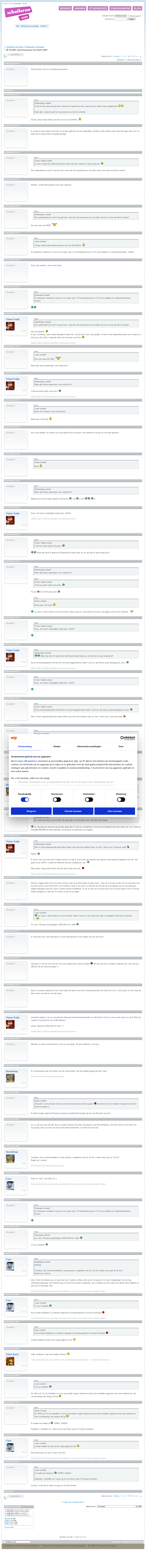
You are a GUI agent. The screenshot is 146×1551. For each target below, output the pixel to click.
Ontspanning (30, 47)
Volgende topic (78, 1502)
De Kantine (40, 47)
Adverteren (48, 1546)
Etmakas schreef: (42, 734)
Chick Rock (12, 1354)
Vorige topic (67, 1502)
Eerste (116, 56)
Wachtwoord (109, 19)
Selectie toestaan (73, 811)
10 (133, 56)
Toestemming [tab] (25, 746)
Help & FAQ (103, 1546)
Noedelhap (12, 1071)
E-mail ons (116, 1542)
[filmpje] (38, 1265)
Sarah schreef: (41, 462)
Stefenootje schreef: (43, 103)
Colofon (93, 1546)
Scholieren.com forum (15, 47)
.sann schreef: (40, 241)
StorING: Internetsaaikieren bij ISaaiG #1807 (28, 50)
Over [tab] (121, 746)
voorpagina (17, 3)
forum (25, 3)
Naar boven (138, 1542)
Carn (8, 1179)
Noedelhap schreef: (43, 1262)
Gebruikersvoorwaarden (76, 1546)
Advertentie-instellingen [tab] (89, 746)
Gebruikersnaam (108, 16)
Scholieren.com (127, 1542)
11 (136, 56)
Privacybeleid (60, 1546)
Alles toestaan (115, 811)
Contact (113, 1546)
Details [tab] (56, 746)
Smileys (7, 1520)
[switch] (57, 799)
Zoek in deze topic (133, 60)
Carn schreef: (40, 1330)
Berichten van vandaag (29, 26)
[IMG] (7, 1522)
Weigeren (31, 811)
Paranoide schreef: (42, 295)
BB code (8, 1518)
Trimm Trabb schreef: (43, 161)
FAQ (17, 26)
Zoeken (43, 26)
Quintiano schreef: (42, 817)
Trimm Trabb (13, 319)
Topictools (120, 60)
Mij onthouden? (135, 16)
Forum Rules (9, 1527)
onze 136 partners (27, 761)
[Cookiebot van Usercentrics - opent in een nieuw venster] (122, 738)
